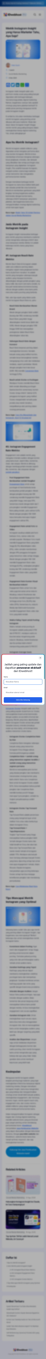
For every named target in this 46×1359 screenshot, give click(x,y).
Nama (6, 677)
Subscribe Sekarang (23, 700)
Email (5, 687)
